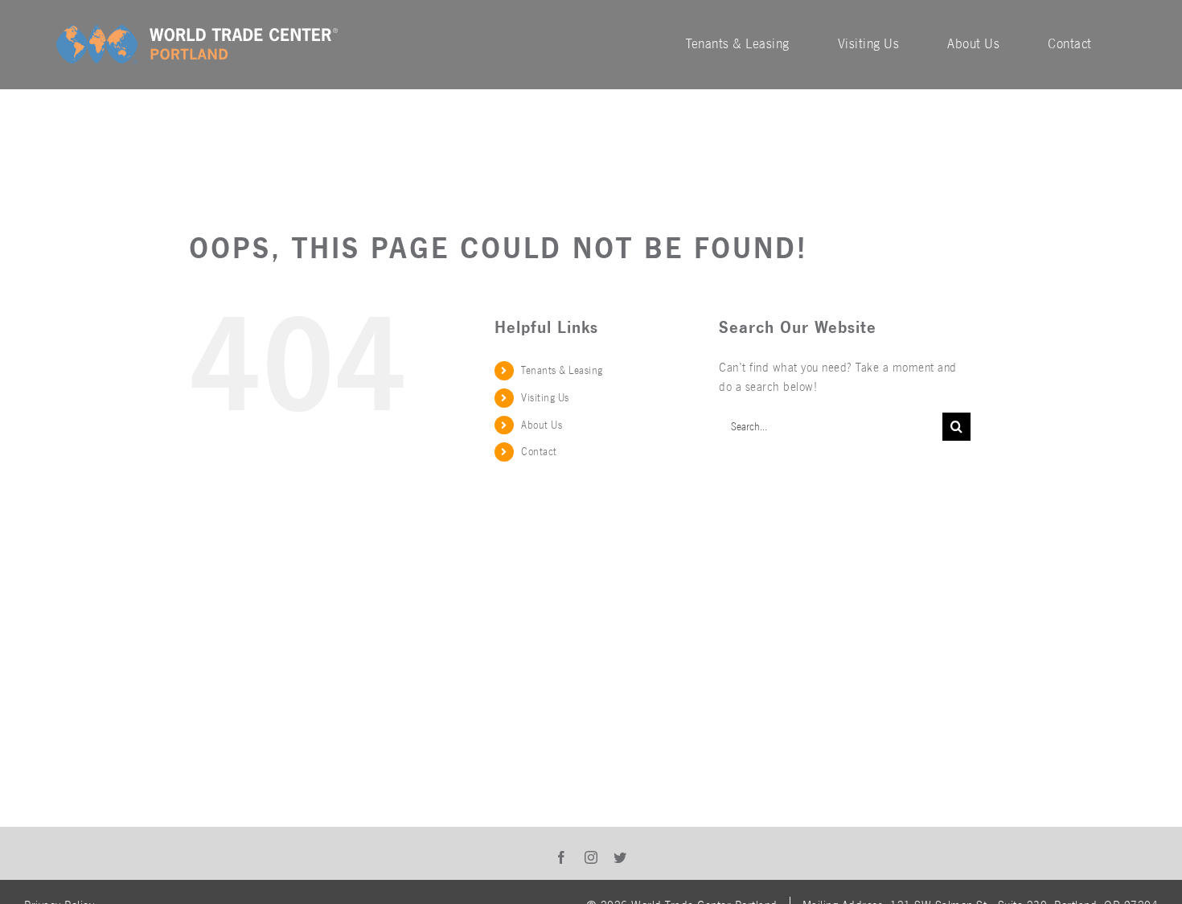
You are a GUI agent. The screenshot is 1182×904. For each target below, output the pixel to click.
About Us (541, 425)
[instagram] (591, 857)
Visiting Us (545, 398)
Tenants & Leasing (562, 370)
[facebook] (561, 857)
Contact (539, 452)
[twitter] (620, 857)
